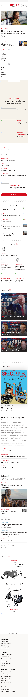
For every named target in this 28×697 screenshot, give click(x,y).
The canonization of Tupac (8, 541)
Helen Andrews (4, 454)
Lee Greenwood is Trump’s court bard (10, 451)
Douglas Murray (18, 264)
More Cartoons (13, 633)
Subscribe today (5, 689)
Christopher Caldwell (19, 278)
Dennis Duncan (4, 530)
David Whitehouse (5, 460)
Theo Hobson (4, 153)
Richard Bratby (4, 522)
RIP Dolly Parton (5, 519)
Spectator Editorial (14, 98)
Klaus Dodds (4, 28)
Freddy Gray (3, 253)
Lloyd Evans (19, 107)
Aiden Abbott (6, 232)
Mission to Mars (8, 408)
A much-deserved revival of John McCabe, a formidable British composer (12, 525)
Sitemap (3, 665)
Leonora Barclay (4, 158)
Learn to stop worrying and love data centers (14, 102)
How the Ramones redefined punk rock (11, 546)
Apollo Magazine (5, 674)
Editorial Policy (5, 648)
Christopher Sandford (5, 544)
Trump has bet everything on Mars (10, 462)
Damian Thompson (3, 50)
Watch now (13, 194)
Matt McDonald (4, 449)
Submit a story (5, 646)
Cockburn (3, 163)
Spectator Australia (6, 672)
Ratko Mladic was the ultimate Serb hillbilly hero (13, 175)
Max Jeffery (19, 120)
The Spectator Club (6, 682)
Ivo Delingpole (4, 539)
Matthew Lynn (6, 213)
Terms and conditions (7, 659)
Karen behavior (5, 165)
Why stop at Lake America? (8, 170)
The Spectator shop (6, 676)
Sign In (24, 5)
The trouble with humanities (8, 155)
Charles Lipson (4, 264)
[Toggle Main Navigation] (3, 5)
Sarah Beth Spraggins (5, 278)
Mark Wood (14, 560)
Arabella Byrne (20, 132)
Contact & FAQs (5, 641)
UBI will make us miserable (8, 160)
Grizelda (14, 582)
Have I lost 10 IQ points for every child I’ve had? (13, 456)
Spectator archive (5, 678)
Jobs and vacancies (6, 663)
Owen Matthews (4, 64)
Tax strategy (4, 661)
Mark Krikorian (4, 42)
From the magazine (14, 81)
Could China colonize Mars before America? (12, 468)
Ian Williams (4, 466)
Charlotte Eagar (4, 173)
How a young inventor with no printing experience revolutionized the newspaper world (14, 533)
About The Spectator (6, 654)
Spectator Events (5, 680)
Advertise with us (6, 643)
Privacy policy (5, 656)
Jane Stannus (4, 168)
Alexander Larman (5, 509)
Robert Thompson (14, 609)
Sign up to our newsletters (8, 691)
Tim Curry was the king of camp (9, 512)
